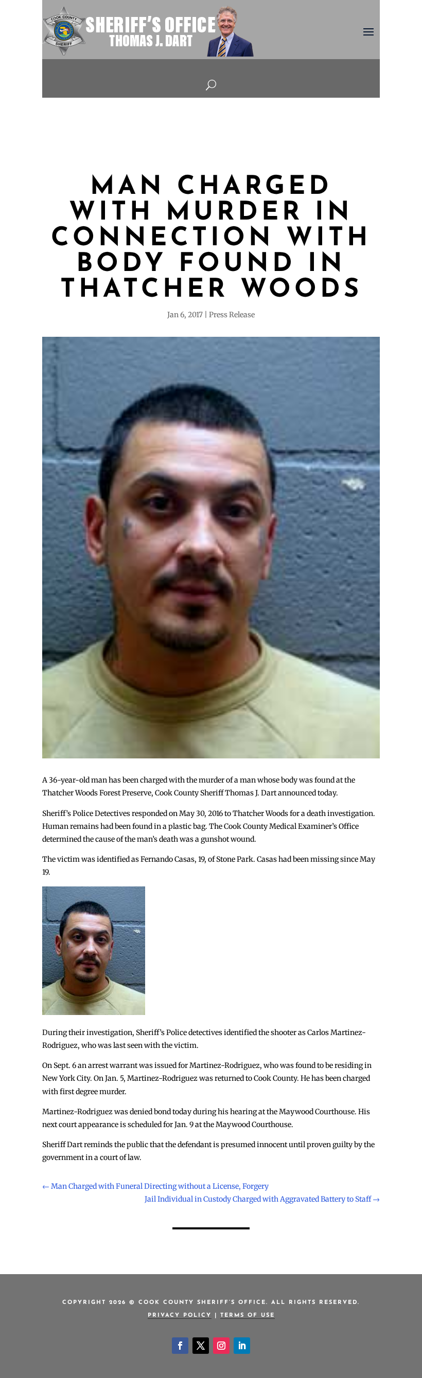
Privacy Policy (180, 1315)
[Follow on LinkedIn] (242, 1345)
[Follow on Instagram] (221, 1345)
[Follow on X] (200, 1345)
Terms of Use (247, 1315)
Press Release (232, 314)
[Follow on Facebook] (180, 1345)
